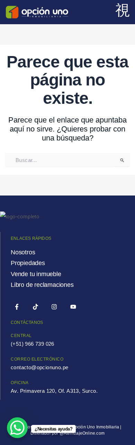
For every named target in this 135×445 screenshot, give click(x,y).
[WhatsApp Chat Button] (17, 427)
